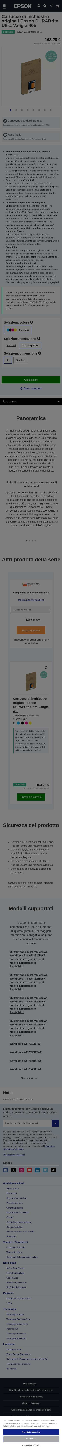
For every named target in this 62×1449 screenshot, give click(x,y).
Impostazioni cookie (31, 1445)
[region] (31, 1432)
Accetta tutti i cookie (31, 1432)
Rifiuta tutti (31, 1439)
